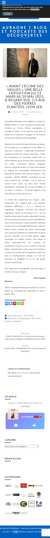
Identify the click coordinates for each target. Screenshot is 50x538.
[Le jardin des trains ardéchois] (31, 495)
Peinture (8, 321)
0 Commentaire (34, 112)
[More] (22, 303)
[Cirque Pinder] (16, 486)
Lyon (10, 315)
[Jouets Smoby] (31, 486)
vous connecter (23, 373)
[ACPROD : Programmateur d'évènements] (39, 504)
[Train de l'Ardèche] (23, 504)
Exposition (12, 318)
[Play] (16, 425)
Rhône (31, 315)
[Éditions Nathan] (16, 495)
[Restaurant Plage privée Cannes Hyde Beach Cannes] (16, 504)
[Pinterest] (14, 303)
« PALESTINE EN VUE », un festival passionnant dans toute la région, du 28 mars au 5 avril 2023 (25, 336)
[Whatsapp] (18, 303)
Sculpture (17, 321)
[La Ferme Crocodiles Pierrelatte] (31, 504)
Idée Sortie (35, 318)
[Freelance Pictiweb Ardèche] (13, 531)
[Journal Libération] (16, 514)
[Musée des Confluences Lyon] (8, 486)
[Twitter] (10, 303)
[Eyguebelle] (23, 486)
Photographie (24, 318)
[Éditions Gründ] (39, 486)
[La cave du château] (23, 495)
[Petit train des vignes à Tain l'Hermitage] (8, 504)
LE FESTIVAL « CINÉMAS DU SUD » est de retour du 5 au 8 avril (25, 348)
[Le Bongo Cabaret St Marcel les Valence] (24, 514)
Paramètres (34, 9)
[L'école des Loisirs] (8, 514)
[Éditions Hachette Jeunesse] (8, 495)
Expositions (18, 315)
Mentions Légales (26, 531)
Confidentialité (41, 531)
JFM (25, 315)
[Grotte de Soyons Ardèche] (39, 495)
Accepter (8, 14)
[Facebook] (6, 303)
